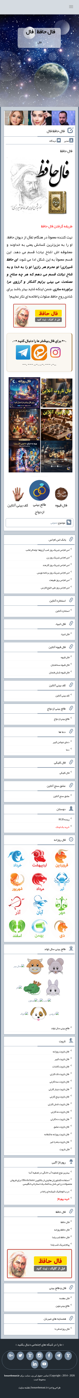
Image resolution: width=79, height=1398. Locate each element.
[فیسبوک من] (49, 1356)
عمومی (54, 522)
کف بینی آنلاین (62, 695)
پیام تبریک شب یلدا (60, 1244)
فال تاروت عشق (61, 1126)
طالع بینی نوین (62, 1305)
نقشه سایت (24, 1387)
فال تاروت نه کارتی (60, 1111)
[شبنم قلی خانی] (16, 118)
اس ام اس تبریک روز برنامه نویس (53, 572)
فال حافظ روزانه (61, 1229)
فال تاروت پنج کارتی (59, 1096)
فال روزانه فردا (62, 1328)
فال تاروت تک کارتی (59, 1074)
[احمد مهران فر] (63, 118)
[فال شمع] (24, 426)
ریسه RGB (64, 819)
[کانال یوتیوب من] (44, 1364)
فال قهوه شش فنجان (59, 672)
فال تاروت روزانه (61, 1051)
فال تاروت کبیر (62, 1058)
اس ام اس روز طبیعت (59, 580)
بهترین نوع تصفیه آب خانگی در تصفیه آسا (49, 1172)
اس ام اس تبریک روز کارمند (56, 565)
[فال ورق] (24, 458)
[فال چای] (56, 458)
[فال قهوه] (56, 426)
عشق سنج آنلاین (61, 796)
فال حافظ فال (56, 131)
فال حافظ (65, 1222)
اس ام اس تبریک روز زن (57, 557)
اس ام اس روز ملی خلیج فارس (55, 587)
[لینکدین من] (34, 1364)
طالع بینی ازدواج (39, 508)
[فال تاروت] (56, 394)
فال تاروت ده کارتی (60, 1119)
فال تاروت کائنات (60, 1066)
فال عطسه (64, 1298)
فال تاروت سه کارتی (59, 1081)
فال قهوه (65, 657)
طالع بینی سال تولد (60, 1028)
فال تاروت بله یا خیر (59, 1141)
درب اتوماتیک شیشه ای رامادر (54, 1191)
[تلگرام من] (58, 1356)
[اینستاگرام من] (39, 1356)
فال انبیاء (65, 634)
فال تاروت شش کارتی (58, 1104)
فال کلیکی (64, 772)
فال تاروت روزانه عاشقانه (56, 1134)
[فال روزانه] (24, 394)
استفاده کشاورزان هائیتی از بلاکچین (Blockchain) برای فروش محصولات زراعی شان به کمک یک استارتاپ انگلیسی (41, 1182)
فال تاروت (64, 1149)
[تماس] (30, 1356)
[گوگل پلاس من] (11, 1356)
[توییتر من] (20, 1356)
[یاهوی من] (68, 1356)
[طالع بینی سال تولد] (39, 991)
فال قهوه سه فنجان (60, 664)
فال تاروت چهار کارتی (59, 1089)
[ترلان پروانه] (40, 118)
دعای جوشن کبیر (61, 742)
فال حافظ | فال (40, 31)
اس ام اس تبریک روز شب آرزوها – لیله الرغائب (47, 549)
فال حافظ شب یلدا (60, 1237)
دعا (67, 749)
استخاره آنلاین (62, 610)
